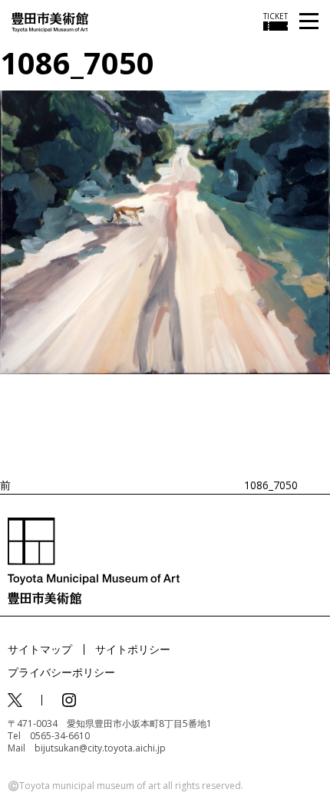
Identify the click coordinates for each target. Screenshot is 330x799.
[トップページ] (50, 21)
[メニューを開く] (308, 22)
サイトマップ (40, 649)
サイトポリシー (132, 649)
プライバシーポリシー (61, 672)
